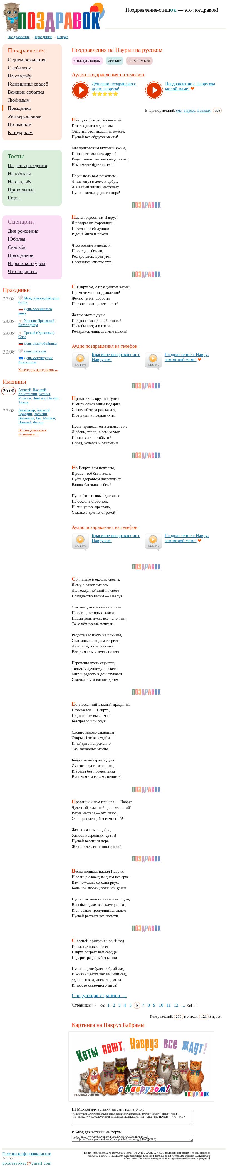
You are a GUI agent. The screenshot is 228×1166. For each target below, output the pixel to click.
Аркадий (25, 414)
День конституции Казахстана (35, 360)
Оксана (52, 398)
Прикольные (21, 190)
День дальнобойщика (40, 343)
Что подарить (22, 271)
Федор (38, 422)
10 (161, 1005)
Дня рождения (23, 231)
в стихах (204, 110)
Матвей (49, 418)
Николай (39, 398)
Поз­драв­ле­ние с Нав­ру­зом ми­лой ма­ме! (187, 357)
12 (176, 1005)
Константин (27, 394)
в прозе (189, 110)
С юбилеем (19, 67)
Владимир (26, 418)
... (183, 1005)
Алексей (24, 390)
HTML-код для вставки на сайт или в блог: (108, 1109)
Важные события (26, 92)
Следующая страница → (99, 995)
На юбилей (19, 173)
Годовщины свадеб (28, 84)
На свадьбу (19, 76)
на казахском (139, 60)
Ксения (44, 394)
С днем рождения (26, 59)
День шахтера (35, 351)
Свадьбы (17, 247)
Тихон (23, 402)
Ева (38, 418)
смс (179, 110)
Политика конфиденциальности (26, 1154)
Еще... (14, 198)
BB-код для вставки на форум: (97, 1132)
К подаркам (20, 132)
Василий (39, 390)
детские (114, 60)
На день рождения (27, 165)
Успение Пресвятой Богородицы (36, 323)
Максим (24, 398)
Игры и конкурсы (26, 263)
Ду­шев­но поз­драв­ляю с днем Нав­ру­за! (114, 86)
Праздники (19, 108)
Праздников (20, 255)
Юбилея (16, 239)
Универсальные (24, 116)
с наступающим (87, 60)
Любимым (18, 100)
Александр (26, 410)
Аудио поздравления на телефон (108, 74)
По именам (19, 124)
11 (169, 1005)
